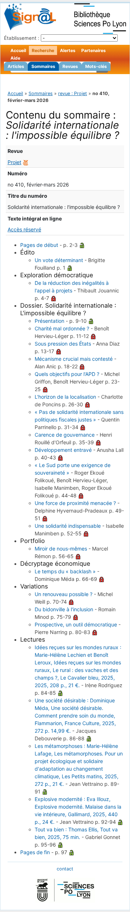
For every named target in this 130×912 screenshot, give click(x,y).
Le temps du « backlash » (65, 571)
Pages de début (39, 245)
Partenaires (93, 50)
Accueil (18, 50)
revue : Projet (72, 93)
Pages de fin (35, 852)
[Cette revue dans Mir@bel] (26, 162)
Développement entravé (63, 450)
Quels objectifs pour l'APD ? (67, 374)
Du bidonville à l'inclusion (64, 609)
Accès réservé (24, 229)
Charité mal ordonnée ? (62, 328)
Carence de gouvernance (65, 435)
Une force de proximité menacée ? (75, 503)
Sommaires (43, 66)
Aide (15, 58)
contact (65, 869)
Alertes (67, 50)
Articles (16, 66)
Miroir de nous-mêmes (61, 548)
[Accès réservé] (53, 298)
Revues (70, 66)
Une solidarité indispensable (68, 526)
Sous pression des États (63, 344)
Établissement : (21, 38)
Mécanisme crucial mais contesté (74, 359)
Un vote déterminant (59, 260)
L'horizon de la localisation (65, 397)
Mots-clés (96, 66)
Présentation (49, 321)
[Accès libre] (82, 245)
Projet (14, 162)
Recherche (43, 50)
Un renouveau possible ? (63, 594)
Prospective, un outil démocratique (76, 624)
